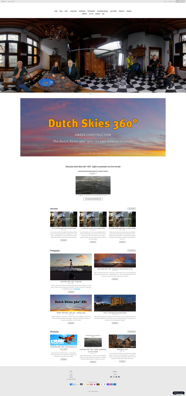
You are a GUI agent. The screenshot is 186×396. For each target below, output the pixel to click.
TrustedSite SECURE (71, 379)
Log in (165, 1)
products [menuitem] (121, 11)
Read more (64, 240)
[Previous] (1, 56)
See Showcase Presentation (93, 199)
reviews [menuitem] (97, 13)
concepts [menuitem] (84, 13)
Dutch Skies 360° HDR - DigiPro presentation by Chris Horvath (93, 350)
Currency (9, 1)
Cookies (71, 376)
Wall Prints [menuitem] (113, 11)
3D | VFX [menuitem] (91, 13)
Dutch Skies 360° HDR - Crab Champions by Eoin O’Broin (64, 348)
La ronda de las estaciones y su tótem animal (122, 228)
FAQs (71, 374)
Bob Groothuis (95, 391)
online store (77, 289)
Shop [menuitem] (66, 11)
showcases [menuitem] (73, 11)
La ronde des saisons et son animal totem (93, 228)
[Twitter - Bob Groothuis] (111, 377)
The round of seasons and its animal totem (63, 228)
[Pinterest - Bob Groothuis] (116, 377)
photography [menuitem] (91, 11)
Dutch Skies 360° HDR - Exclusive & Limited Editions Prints (115, 269)
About (115, 374)
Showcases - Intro (122, 349)
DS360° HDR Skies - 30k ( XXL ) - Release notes (71, 313)
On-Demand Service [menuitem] (102, 11)
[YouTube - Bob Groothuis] (119, 377)
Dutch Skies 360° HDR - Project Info (71, 282)
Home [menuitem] (55, 11)
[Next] (185, 56)
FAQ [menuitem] (103, 13)
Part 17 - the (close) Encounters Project (115, 313)
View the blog (132, 208)
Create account (171, 1)
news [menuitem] (61, 11)
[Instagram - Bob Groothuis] (114, 377)
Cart (181, 1)
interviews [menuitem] (82, 11)
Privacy (71, 377)
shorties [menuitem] (129, 11)
